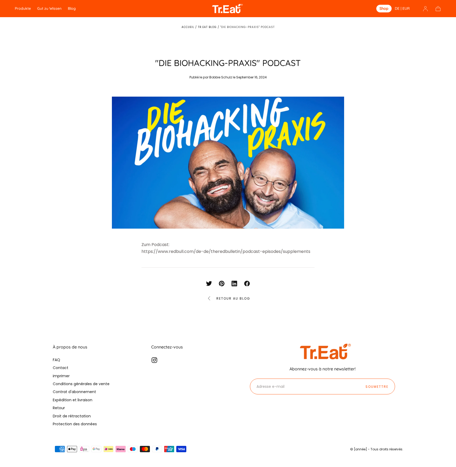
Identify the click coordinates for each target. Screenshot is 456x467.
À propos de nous (70, 347)
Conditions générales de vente (81, 383)
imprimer (61, 376)
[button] (402, 9)
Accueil (188, 27)
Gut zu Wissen (49, 8)
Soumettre (376, 386)
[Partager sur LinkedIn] (234, 283)
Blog (72, 8)
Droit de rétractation (72, 416)
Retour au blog (233, 298)
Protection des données (75, 424)
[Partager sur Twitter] (209, 283)
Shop (383, 8)
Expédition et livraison (72, 400)
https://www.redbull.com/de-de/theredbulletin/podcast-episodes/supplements (225, 251)
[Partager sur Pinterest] (221, 283)
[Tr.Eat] (326, 351)
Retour (59, 408)
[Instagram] (154, 360)
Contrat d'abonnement (74, 391)
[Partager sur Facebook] (247, 283)
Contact (60, 367)
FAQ (56, 359)
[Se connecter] (425, 9)
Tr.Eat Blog (207, 27)
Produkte (23, 8)
